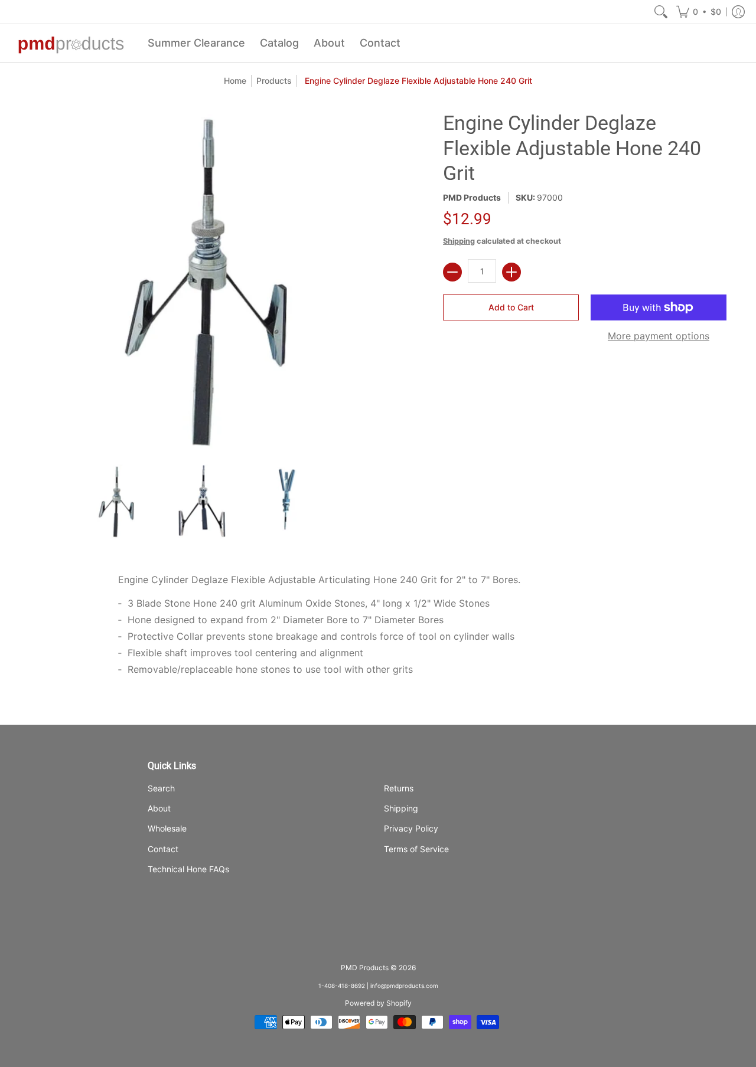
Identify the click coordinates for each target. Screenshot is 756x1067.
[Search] (661, 12)
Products (274, 81)
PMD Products (472, 197)
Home (235, 81)
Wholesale (167, 828)
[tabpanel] (378, 628)
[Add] (511, 272)
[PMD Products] (71, 43)
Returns (398, 788)
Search (161, 788)
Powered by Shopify (378, 1003)
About (159, 808)
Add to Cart (511, 307)
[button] (698, 12)
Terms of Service (416, 849)
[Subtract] (452, 272)
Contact (163, 849)
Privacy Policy (411, 828)
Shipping (459, 241)
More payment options (658, 336)
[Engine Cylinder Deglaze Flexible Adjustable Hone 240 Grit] (115, 501)
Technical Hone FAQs (188, 869)
